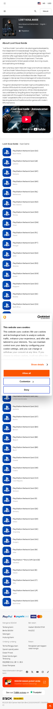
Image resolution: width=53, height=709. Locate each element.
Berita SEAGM (8, 630)
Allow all (26, 373)
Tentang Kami (8, 627)
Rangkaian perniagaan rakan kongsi (37, 647)
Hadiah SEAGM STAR (36, 627)
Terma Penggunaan (10, 646)
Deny (26, 390)
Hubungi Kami (8, 637)
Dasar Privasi (8, 652)
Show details (37, 364)
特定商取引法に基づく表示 (13, 662)
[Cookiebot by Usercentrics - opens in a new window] (38, 317)
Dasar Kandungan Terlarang (10, 657)
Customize (25, 381)
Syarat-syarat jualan (11, 649)
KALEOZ (31, 630)
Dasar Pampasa (9, 665)
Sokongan (6, 634)
